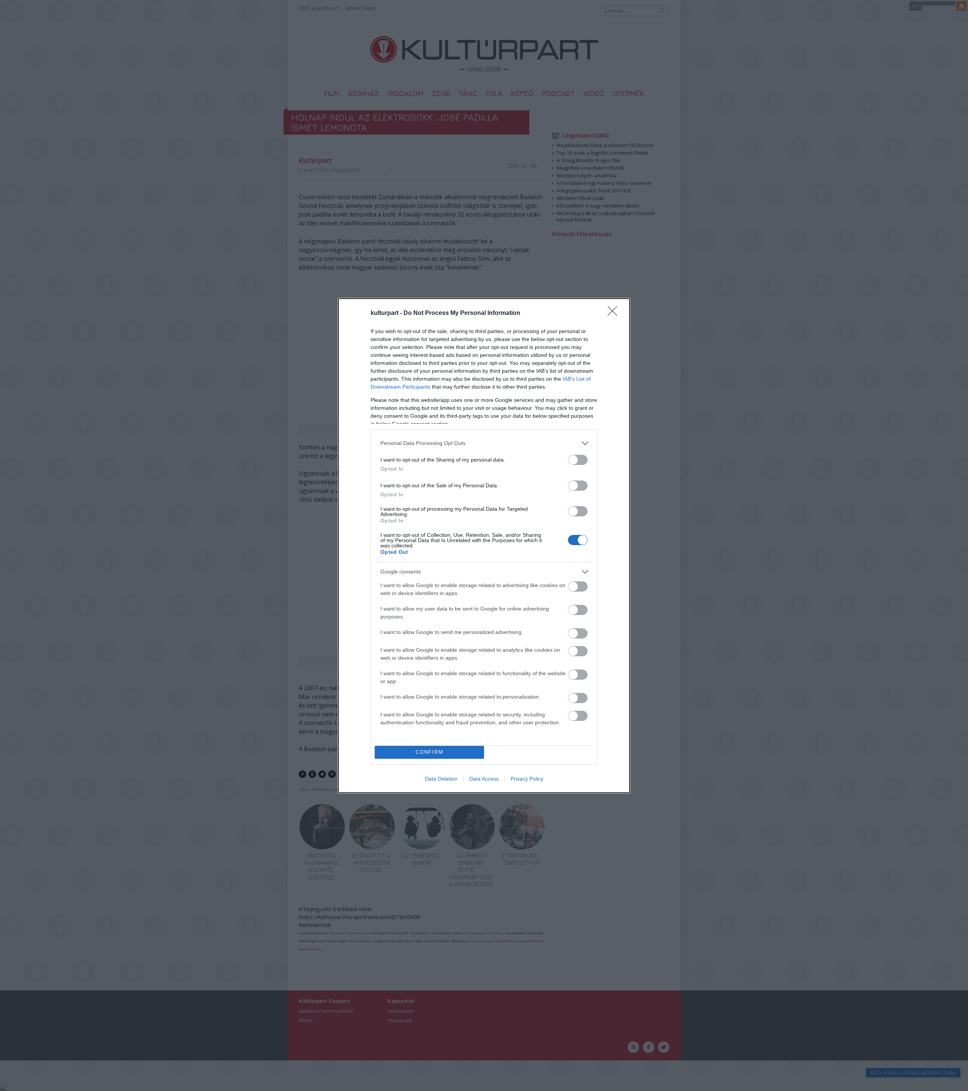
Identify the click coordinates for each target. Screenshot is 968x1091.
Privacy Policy (526, 779)
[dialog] (484, 546)
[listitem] (484, 443)
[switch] (578, 460)
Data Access (484, 779)
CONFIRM (430, 752)
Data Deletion (441, 779)
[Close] (615, 313)
